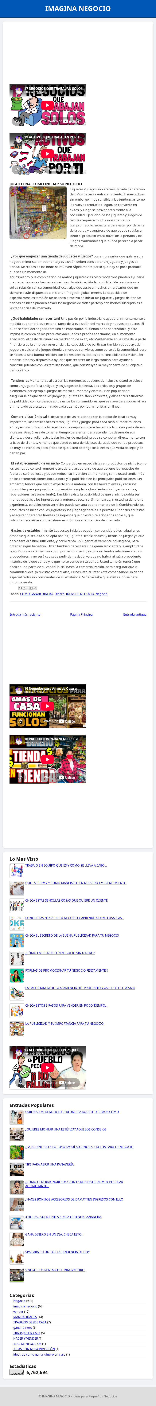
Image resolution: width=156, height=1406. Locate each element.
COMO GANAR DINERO (36, 594)
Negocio (101, 594)
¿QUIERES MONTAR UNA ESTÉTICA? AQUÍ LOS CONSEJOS (66, 1129)
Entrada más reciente (25, 614)
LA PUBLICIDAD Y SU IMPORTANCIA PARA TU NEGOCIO (64, 1023)
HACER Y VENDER (25, 1338)
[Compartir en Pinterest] (35, 588)
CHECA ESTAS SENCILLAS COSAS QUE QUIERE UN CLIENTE (66, 900)
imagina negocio (25, 1306)
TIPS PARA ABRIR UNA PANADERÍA (49, 1164)
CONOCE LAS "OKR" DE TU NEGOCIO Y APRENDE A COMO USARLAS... (74, 918)
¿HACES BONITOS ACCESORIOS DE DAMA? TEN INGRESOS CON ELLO (74, 1199)
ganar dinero (22, 1328)
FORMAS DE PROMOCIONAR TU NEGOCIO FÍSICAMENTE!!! (66, 970)
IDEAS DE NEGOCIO (80, 594)
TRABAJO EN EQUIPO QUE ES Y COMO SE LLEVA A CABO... (66, 865)
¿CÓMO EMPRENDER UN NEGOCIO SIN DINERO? (60, 953)
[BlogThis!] (24, 588)
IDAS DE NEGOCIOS (27, 1344)
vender (18, 1312)
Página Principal (81, 614)
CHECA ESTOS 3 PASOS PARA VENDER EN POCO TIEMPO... (66, 1005)
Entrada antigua (134, 614)
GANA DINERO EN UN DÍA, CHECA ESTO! (53, 1234)
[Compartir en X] (27, 588)
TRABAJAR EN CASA (26, 1333)
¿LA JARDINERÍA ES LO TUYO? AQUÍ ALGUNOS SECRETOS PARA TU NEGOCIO (79, 1147)
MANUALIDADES (25, 1317)
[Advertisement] (78, 52)
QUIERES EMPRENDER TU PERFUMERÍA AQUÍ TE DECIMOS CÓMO (72, 1112)
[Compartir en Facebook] (31, 588)
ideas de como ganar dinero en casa (39, 1354)
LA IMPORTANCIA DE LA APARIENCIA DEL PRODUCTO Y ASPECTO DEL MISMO (80, 988)
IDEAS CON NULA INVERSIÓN (34, 1349)
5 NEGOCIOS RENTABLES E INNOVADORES (55, 1270)
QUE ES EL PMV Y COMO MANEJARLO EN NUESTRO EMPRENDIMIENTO (76, 883)
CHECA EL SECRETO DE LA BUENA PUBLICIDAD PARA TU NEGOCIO (72, 935)
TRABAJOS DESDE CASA (29, 1322)
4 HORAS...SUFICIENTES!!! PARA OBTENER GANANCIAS (63, 1217)
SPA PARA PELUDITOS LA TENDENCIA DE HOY (57, 1252)
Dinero (59, 594)
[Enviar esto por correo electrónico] (20, 588)
